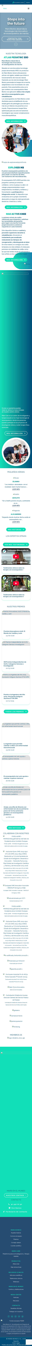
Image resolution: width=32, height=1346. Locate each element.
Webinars (16, 1282)
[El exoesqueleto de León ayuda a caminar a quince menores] (16, 764)
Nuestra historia (16, 1233)
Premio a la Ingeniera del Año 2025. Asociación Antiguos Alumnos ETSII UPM (14, 696)
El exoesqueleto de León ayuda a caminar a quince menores (16, 777)
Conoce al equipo (16, 1236)
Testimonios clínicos (16, 1278)
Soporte (16, 1341)
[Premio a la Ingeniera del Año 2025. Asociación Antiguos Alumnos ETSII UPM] (16, 682)
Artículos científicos (16, 1275)
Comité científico (16, 1246)
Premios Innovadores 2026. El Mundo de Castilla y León (14, 632)
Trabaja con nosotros (16, 1311)
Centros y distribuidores (16, 1289)
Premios (16, 1239)
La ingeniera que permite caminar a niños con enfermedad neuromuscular (16, 745)
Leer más (16, 489)
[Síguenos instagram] (15, 1316)
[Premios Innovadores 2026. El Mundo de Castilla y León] (16, 619)
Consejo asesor (16, 1242)
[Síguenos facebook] (9, 1316)
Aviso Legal (16, 1343)
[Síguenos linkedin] (12, 1316)
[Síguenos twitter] (19, 1316)
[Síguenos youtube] (22, 1316)
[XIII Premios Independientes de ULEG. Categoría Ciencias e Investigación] (16, 650)
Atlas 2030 (16, 1264)
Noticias (16, 1297)
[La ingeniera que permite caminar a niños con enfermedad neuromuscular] (16, 731)
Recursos (16, 1301)
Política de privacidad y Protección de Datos (16, 1345)
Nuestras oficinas (16, 1308)
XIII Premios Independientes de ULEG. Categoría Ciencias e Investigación (15, 664)
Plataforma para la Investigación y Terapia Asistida (16, 1255)
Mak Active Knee (16, 1267)
